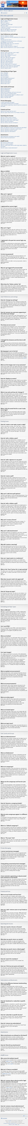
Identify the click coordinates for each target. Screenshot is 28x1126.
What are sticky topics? (6, 80)
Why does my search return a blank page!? (10, 120)
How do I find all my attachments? (8, 137)
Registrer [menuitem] (27, 9)
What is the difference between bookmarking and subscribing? (13, 127)
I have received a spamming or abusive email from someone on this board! (14, 105)
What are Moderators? (5, 89)
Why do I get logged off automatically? (9, 29)
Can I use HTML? (4, 74)
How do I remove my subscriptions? (8, 131)
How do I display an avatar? (6, 44)
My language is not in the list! (7, 42)
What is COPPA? (4, 21)
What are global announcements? (8, 78)
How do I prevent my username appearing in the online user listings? (13, 38)
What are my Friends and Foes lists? (8, 111)
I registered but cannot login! (7, 24)
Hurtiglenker (1, 9)
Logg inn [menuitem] (25, 9)
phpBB (24, 358)
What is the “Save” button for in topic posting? (10, 65)
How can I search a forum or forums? (8, 117)
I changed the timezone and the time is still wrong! (11, 41)
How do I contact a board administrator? (9, 147)
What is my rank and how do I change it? (9, 46)
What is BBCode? (4, 73)
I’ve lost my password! (5, 28)
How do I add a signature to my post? (8, 55)
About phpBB (10, 1063)
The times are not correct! (6, 39)
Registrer (11, 10)
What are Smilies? (4, 75)
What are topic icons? (5, 83)
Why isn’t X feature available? (7, 144)
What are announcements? (6, 79)
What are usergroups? (5, 90)
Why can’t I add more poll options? (8, 57)
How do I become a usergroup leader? (8, 93)
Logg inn (6, 10)
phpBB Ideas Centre (6, 1073)
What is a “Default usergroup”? (7, 96)
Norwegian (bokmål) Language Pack (10, 1123)
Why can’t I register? (5, 23)
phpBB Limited (9, 1061)
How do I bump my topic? (6, 68)
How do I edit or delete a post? (7, 53)
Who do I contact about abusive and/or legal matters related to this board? (14, 146)
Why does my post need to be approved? (9, 66)
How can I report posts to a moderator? (9, 64)
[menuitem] (26, 13)
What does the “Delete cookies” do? (8, 30)
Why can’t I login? (4, 25)
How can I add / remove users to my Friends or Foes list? (13, 112)
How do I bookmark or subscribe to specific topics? (11, 128)
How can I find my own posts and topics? (9, 122)
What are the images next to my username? (10, 43)
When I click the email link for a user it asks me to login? (12, 47)
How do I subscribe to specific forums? (9, 130)
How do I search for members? (7, 121)
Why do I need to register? (6, 20)
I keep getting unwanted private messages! (10, 103)
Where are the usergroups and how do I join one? (11, 92)
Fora (3, 9)
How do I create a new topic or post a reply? (10, 52)
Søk (2, 10)
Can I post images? (5, 76)
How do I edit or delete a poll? (7, 59)
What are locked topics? (6, 82)
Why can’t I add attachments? (7, 61)
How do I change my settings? (7, 35)
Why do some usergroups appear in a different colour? (12, 94)
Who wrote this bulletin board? (7, 142)
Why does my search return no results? (9, 118)
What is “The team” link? (6, 97)
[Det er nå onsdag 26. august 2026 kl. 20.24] (24, 13)
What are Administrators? (6, 88)
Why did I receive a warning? (7, 62)
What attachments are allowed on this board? (10, 136)
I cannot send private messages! (7, 102)
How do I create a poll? (5, 56)
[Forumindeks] (14, 4)
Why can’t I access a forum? (7, 60)
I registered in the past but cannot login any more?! (11, 27)
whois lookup (9, 1087)
